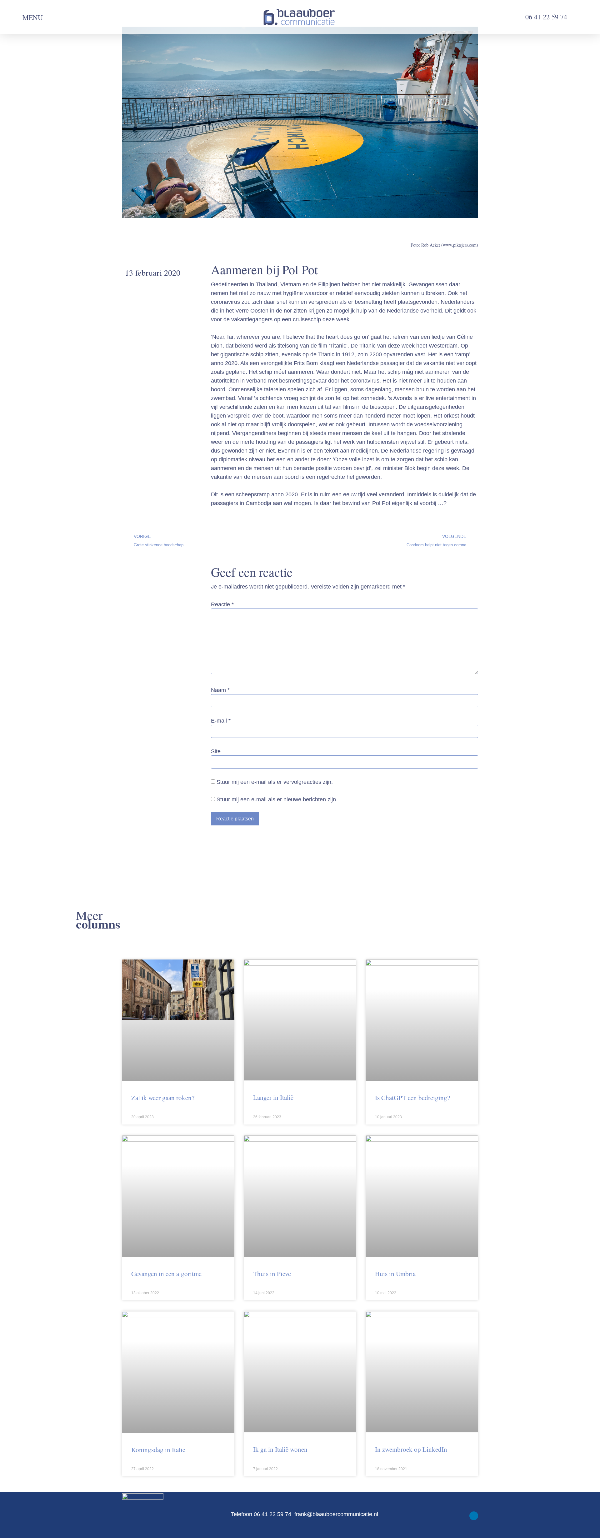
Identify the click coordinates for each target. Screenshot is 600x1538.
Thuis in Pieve (272, 1273)
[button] (15, 17)
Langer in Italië (273, 1097)
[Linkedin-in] (473, 1515)
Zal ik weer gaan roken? (162, 1097)
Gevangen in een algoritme (166, 1273)
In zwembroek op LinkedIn (411, 1449)
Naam (220, 690)
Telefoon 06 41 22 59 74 (262, 1514)
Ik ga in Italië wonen (280, 1449)
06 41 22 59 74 (547, 16)
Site (216, 751)
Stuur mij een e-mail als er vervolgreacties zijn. (275, 782)
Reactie (222, 604)
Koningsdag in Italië (158, 1449)
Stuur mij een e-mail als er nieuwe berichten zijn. (277, 799)
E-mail (221, 721)
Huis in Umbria (395, 1273)
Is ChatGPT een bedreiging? (412, 1097)
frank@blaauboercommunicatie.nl (336, 1514)
